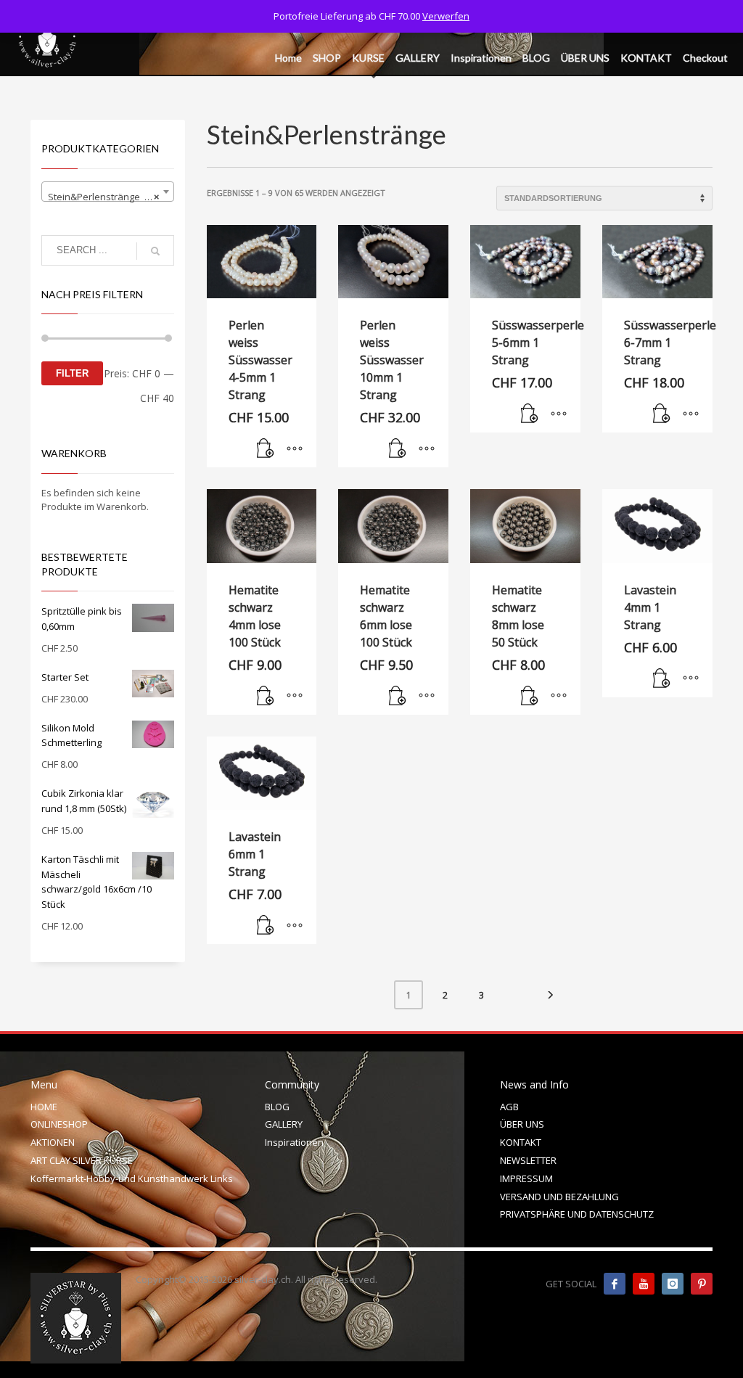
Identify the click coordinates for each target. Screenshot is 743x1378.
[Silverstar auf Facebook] (614, 1284)
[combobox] (107, 191)
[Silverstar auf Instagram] (673, 1284)
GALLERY (284, 1124)
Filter (72, 373)
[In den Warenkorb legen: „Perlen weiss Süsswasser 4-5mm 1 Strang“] (265, 449)
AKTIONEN (52, 1142)
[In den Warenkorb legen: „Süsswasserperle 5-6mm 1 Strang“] (529, 414)
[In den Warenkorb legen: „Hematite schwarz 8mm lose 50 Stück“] (529, 696)
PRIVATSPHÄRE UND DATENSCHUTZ (577, 1214)
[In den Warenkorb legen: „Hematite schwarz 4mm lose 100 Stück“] (265, 696)
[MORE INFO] (294, 449)
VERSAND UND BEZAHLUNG (559, 1196)
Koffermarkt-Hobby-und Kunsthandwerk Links (131, 1178)
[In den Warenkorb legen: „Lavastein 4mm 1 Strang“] (661, 679)
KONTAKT (520, 1142)
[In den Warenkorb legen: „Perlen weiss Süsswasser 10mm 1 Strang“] (397, 449)
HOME (43, 1106)
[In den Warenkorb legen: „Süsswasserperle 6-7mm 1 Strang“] (661, 414)
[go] (155, 251)
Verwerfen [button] (445, 15)
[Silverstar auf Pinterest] (702, 1284)
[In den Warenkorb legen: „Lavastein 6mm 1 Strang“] (265, 926)
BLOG (277, 1106)
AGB (509, 1106)
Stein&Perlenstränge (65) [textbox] (104, 196)
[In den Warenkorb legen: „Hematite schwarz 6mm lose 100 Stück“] (397, 696)
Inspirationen (294, 1142)
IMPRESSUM (526, 1178)
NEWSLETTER (528, 1160)
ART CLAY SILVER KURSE (81, 1160)
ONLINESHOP (59, 1124)
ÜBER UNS (522, 1124)
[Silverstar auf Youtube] (643, 1284)
